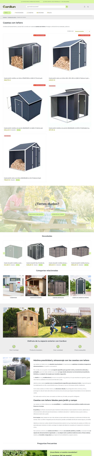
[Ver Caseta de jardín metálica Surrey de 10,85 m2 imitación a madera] (58, 254)
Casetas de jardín (12, 17)
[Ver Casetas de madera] (35, 287)
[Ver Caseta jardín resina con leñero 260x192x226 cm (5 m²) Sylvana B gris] (24, 158)
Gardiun (5, 17)
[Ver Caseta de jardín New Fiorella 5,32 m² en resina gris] (35, 254)
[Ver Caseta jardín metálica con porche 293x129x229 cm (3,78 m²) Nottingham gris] (69, 108)
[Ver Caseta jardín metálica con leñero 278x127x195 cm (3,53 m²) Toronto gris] (24, 58)
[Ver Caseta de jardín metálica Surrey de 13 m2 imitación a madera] (80, 254)
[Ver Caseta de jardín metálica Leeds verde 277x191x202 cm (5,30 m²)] (13, 254)
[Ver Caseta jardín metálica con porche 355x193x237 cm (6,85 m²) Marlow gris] (24, 108)
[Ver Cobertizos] (13, 287)
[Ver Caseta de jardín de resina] (80, 287)
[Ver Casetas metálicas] (58, 287)
